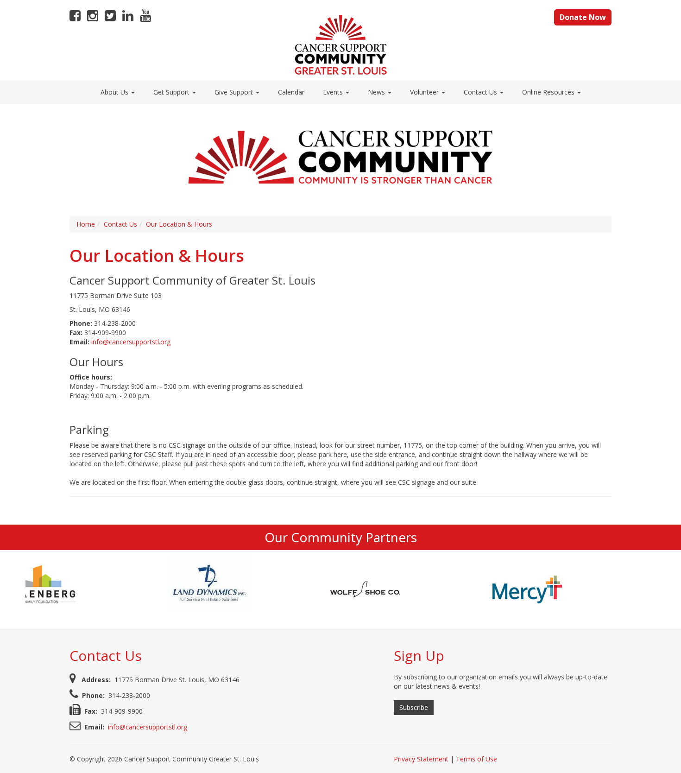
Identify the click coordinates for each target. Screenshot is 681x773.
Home (85, 224)
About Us (115, 92)
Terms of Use (476, 758)
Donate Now (583, 17)
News (377, 92)
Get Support (172, 92)
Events (334, 92)
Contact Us (481, 92)
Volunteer (425, 92)
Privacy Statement (421, 758)
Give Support (234, 92)
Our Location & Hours (179, 224)
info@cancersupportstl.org (130, 341)
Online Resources (549, 92)
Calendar (291, 92)
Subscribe (413, 707)
